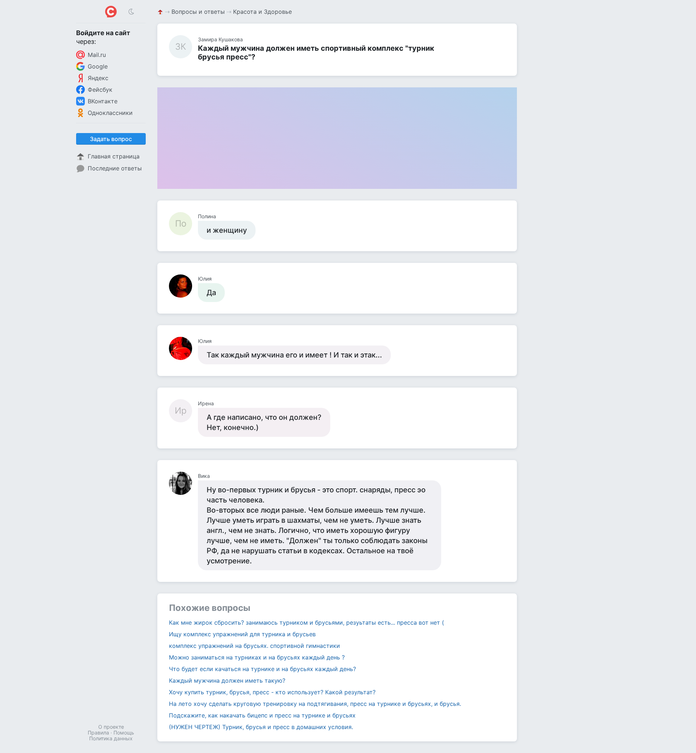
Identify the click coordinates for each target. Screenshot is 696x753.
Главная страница (114, 156)
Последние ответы (115, 168)
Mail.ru (97, 54)
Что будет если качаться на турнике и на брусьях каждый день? (262, 669)
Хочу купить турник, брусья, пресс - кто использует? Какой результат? (272, 692)
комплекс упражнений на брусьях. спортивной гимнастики (254, 645)
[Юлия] (183, 286)
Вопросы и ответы (198, 11)
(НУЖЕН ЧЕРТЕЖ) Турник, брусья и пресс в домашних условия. (261, 727)
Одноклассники (110, 112)
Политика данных (111, 738)
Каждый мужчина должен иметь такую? (227, 680)
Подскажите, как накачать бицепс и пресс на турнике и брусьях (262, 715)
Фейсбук (100, 89)
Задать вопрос (111, 138)
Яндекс (98, 78)
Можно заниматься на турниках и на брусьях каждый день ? (257, 657)
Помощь (123, 732)
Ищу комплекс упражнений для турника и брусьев (242, 634)
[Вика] (183, 483)
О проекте (111, 727)
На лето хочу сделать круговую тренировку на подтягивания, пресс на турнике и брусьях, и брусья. (315, 703)
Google (98, 66)
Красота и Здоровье (262, 11)
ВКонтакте (102, 101)
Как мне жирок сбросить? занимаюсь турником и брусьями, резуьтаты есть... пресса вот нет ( (306, 622)
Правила (98, 732)
